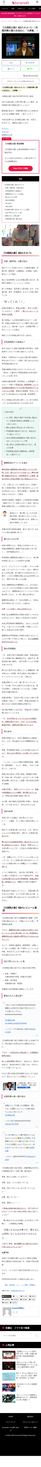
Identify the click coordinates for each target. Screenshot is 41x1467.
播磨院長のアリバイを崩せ (14, 194)
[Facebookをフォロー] (16, 1312)
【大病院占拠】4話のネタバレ (14, 185)
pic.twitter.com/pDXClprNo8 (15, 1023)
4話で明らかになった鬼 (13, 213)
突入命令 (8, 203)
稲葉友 (6, 1302)
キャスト (5, 128)
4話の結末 (8, 206)
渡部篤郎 (24, 1299)
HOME (10, 1416)
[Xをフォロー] (13, 1312)
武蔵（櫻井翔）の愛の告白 (14, 188)
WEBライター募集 (30, 1427)
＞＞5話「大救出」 (28, 1285)
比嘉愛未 (7, 1299)
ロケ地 (9, 135)
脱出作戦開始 (10, 200)
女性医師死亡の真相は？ (13, 191)
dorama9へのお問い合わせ (10, 1429)
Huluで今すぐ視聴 (20, 168)
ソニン (17, 1296)
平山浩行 (25, 1296)
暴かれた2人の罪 (11, 197)
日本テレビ (7, 1296)
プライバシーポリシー (30, 1422)
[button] (37, 1335)
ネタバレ (5, 132)
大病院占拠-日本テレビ (17, 1290)
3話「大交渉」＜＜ (12, 1285)
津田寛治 (15, 1299)
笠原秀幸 (14, 1302)
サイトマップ (10, 1422)
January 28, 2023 (11, 1124)
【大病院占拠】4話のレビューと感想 (16, 209)
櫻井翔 (33, 1296)
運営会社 (30, 1416)
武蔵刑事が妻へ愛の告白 (13, 219)
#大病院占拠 (10, 1020)
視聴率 (4, 135)
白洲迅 (33, 1299)
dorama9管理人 (18, 1308)
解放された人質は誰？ (13, 216)
